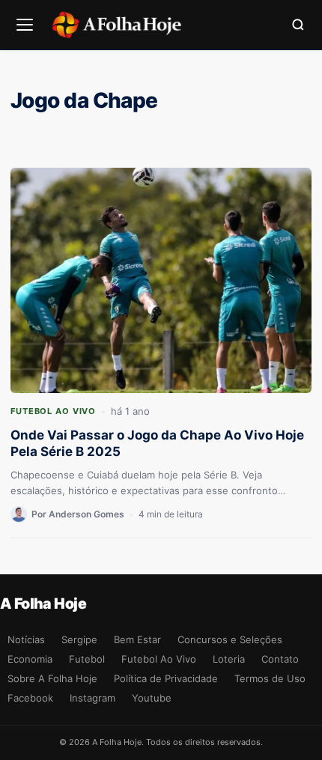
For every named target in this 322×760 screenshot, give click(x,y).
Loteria (229, 659)
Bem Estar (137, 639)
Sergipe (79, 639)
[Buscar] (298, 24)
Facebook (30, 698)
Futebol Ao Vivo (53, 411)
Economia (29, 659)
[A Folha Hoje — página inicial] (116, 24)
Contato (280, 659)
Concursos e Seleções (229, 639)
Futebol (87, 659)
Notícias (26, 639)
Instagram (92, 698)
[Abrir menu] (24, 25)
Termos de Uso (270, 678)
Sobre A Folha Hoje (52, 678)
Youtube (151, 698)
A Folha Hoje (43, 603)
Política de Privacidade (166, 678)
